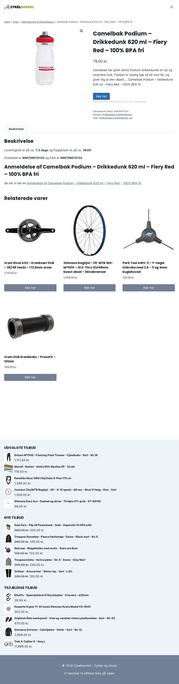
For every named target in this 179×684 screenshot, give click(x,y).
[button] (81, 31)
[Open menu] (171, 7)
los (130, 118)
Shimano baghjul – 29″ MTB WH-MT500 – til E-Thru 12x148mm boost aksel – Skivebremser (88, 267)
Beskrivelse (16, 129)
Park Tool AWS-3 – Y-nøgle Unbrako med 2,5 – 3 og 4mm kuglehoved (145, 267)
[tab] (16, 129)
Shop (16, 21)
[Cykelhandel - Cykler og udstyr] (19, 7)
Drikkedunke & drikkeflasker (38, 21)
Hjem (7, 21)
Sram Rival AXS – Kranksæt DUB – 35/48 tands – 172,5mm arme (29, 265)
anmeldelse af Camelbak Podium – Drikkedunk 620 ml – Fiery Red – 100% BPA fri (84, 183)
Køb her (101, 96)
